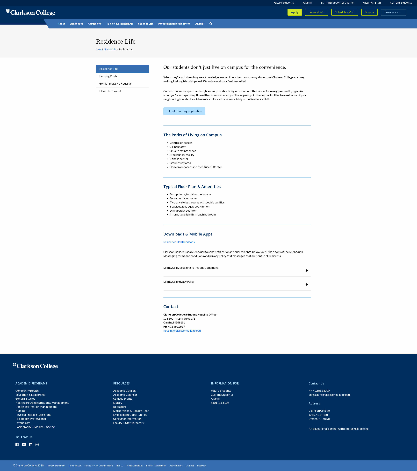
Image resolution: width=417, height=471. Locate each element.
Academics (76, 23)
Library (117, 402)
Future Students (284, 2)
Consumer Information (127, 418)
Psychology (22, 422)
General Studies (25, 398)
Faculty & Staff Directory (128, 422)
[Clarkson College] (30, 12)
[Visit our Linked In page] (30, 444)
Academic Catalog (124, 390)
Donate (369, 12)
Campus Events (122, 398)
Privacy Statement (56, 465)
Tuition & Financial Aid (119, 23)
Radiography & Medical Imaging (35, 427)
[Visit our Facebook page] (17, 444)
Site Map (201, 465)
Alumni (307, 2)
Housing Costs (108, 76)
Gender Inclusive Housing (115, 83)
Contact (190, 465)
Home (98, 49)
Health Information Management (36, 406)
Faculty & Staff (372, 2)
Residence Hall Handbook (179, 242)
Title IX (119, 465)
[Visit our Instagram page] (37, 444)
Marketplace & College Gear (131, 410)
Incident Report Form (156, 465)
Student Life (145, 23)
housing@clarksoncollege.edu (182, 330)
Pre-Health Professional (30, 418)
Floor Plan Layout (110, 91)
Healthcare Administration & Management (42, 402)
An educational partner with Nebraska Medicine (339, 428)
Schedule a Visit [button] (344, 12)
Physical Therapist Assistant (33, 414)
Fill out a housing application (184, 111)
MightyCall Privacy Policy (178, 282)
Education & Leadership (30, 394)
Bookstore (120, 406)
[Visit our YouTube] (24, 444)
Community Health (27, 390)
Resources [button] (391, 12)
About (61, 23)
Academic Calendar (125, 394)
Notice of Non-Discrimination (99, 465)
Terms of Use (74, 465)
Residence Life (108, 68)
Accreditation (176, 465)
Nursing (20, 410)
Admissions (94, 23)
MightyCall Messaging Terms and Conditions (190, 268)
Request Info (316, 12)
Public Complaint (134, 465)
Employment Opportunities (130, 414)
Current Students (401, 2)
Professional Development (174, 23)
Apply (294, 12)
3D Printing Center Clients (337, 2)
